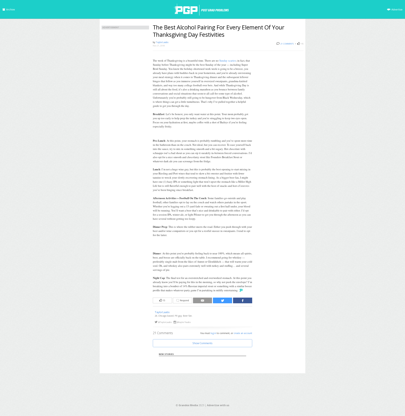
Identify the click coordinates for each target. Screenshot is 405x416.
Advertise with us (218, 405)
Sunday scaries (227, 60)
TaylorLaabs (162, 42)
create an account (243, 333)
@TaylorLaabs (165, 322)
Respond (184, 300)
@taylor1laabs (184, 322)
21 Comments (287, 43)
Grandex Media (188, 405)
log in (213, 333)
